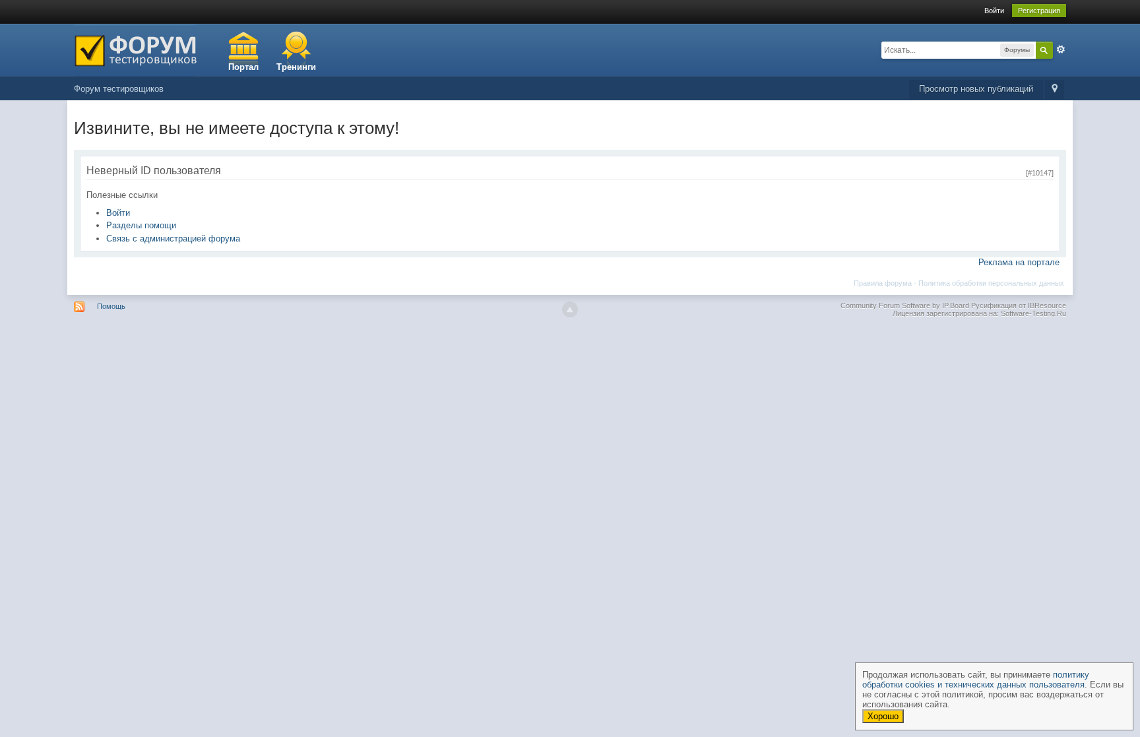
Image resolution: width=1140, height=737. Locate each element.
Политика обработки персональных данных (991, 283)
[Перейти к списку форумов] (135, 49)
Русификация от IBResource (1017, 305)
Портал (243, 67)
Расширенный (1061, 49)
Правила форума (883, 283)
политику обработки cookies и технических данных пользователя (975, 679)
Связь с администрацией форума (173, 238)
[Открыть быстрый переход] (1054, 89)
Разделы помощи (141, 225)
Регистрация (1039, 11)
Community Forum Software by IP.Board (904, 305)
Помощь (111, 306)
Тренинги (296, 67)
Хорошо (883, 716)
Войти (994, 11)
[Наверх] (570, 309)
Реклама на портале (1019, 262)
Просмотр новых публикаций (976, 89)
